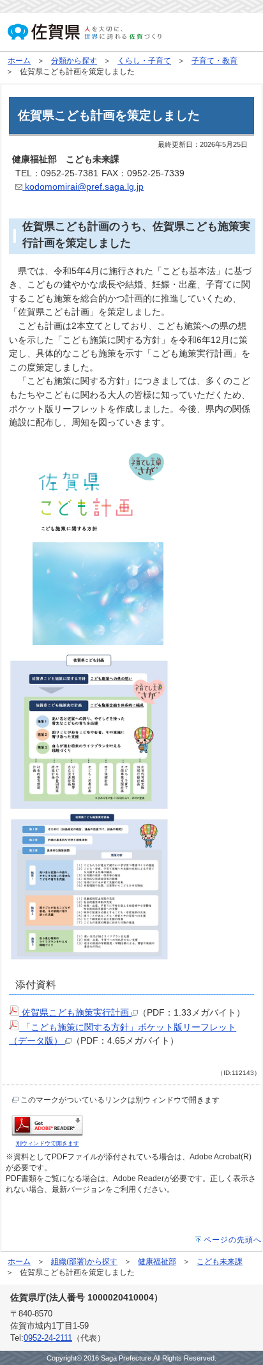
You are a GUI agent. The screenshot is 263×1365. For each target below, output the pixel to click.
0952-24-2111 (48, 1338)
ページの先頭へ (233, 1240)
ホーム (19, 60)
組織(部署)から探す (84, 1261)
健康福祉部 (157, 1261)
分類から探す (74, 60)
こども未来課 (220, 1261)
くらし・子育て (144, 60)
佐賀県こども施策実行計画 (75, 1012)
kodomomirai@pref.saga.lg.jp (83, 186)
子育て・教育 (214, 60)
